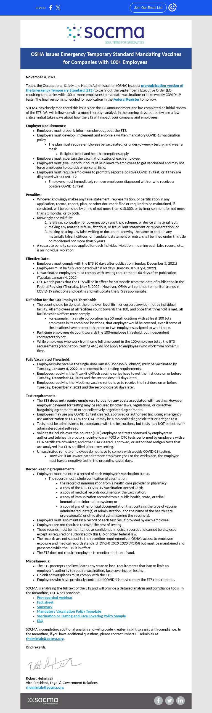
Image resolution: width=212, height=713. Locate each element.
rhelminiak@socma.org (45, 639)
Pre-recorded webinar (54, 598)
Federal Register (126, 100)
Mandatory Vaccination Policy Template (69, 612)
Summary (44, 607)
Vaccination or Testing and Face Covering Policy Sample (81, 616)
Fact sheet (45, 603)
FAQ (40, 621)
